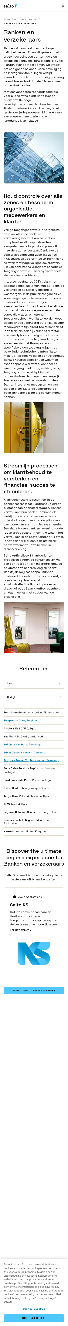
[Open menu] (63, 5)
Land (10, 683)
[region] (34, 1292)
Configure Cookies (34, 1309)
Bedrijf (11, 697)
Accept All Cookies (34, 1318)
